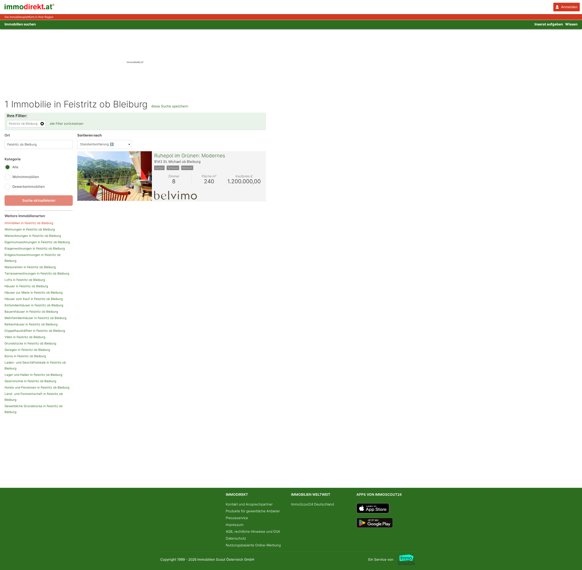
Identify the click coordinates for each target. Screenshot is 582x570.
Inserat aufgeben (548, 24)
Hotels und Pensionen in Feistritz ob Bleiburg (37, 387)
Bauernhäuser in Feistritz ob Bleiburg (31, 311)
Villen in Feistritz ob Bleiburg (25, 337)
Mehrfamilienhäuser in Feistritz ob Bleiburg (35, 318)
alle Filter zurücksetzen (66, 123)
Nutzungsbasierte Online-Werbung (253, 545)
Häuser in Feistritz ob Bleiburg (26, 286)
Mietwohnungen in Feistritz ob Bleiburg (33, 236)
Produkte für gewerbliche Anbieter (253, 511)
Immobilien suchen (20, 24)
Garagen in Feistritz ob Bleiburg (27, 350)
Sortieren (89, 135)
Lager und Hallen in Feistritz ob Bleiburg (33, 375)
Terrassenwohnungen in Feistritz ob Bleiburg (37, 273)
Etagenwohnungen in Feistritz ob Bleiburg (35, 248)
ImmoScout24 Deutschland (312, 504)
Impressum (234, 525)
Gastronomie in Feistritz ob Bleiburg (30, 381)
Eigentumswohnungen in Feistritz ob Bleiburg (37, 242)
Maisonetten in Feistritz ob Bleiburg (30, 267)
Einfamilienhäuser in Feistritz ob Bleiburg (34, 305)
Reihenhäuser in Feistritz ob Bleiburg (31, 324)
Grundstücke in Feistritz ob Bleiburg (30, 343)
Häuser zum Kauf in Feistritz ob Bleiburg (34, 299)
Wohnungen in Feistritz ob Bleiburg (30, 229)
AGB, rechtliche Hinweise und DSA (253, 531)
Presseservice (237, 518)
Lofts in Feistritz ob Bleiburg (25, 280)
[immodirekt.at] (30, 8)
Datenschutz (236, 538)
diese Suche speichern (169, 106)
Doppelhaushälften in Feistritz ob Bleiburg (35, 330)
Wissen (571, 24)
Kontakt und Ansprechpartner (249, 504)
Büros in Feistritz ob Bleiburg (25, 356)
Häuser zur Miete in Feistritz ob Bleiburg (34, 292)
